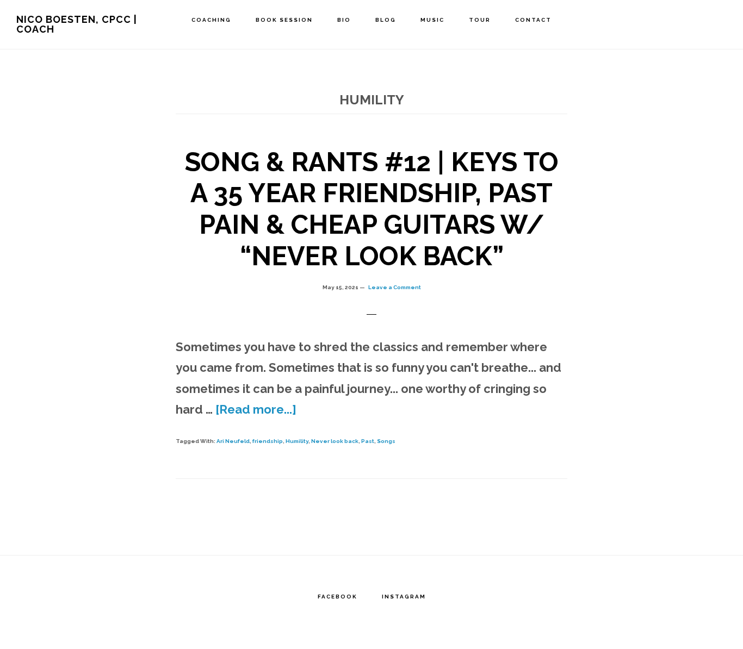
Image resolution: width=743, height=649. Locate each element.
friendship (267, 441)
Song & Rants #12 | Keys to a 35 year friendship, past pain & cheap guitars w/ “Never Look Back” (372, 209)
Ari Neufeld (233, 441)
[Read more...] (255, 409)
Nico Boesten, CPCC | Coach (76, 24)
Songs (386, 441)
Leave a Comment (394, 287)
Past (367, 441)
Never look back (334, 441)
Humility (297, 441)
